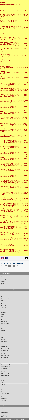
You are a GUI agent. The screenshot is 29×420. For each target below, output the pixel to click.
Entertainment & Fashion (5, 393)
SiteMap (2, 283)
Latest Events (3, 384)
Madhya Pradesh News (5, 344)
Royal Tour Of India (6, 386)
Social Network (4, 325)
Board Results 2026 (5, 355)
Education (3, 303)
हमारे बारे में (2, 278)
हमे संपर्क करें (3, 408)
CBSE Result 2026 (4, 359)
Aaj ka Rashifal (4, 352)
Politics (2, 319)
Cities (2, 300)
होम (1, 276)
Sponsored (3, 326)
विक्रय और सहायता (4, 411)
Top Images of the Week (5, 387)
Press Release (4, 321)
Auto (2, 294)
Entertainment (3, 307)
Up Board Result (4, 378)
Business (3, 391)
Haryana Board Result (5, 364)
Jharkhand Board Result (5, 366)
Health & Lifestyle (4, 310)
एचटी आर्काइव (3, 281)
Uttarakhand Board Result (6, 380)
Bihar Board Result (4, 357)
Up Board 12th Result (5, 377)
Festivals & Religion (5, 395)
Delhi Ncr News (4, 341)
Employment (3, 305)
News (2, 389)
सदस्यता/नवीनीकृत (4, 279)
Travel (2, 332)
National (2, 314)
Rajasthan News (4, 343)
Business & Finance (5, 298)
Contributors (3, 403)
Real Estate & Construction (6, 323)
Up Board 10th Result (5, 375)
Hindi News (3, 336)
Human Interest (4, 398)
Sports (2, 328)
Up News (3, 337)
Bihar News (3, 339)
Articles (2, 292)
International (3, 312)
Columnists (3, 302)
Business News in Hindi (5, 350)
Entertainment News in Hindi (6, 348)
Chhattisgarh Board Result (6, 360)
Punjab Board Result (5, 371)
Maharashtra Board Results (6, 370)
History (2, 396)
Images (2, 382)
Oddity (2, 316)
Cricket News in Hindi (5, 353)
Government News (4, 309)
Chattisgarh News (4, 346)
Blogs (2, 296)
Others (2, 317)
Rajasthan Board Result (5, 373)
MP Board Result (4, 368)
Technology (3, 330)
